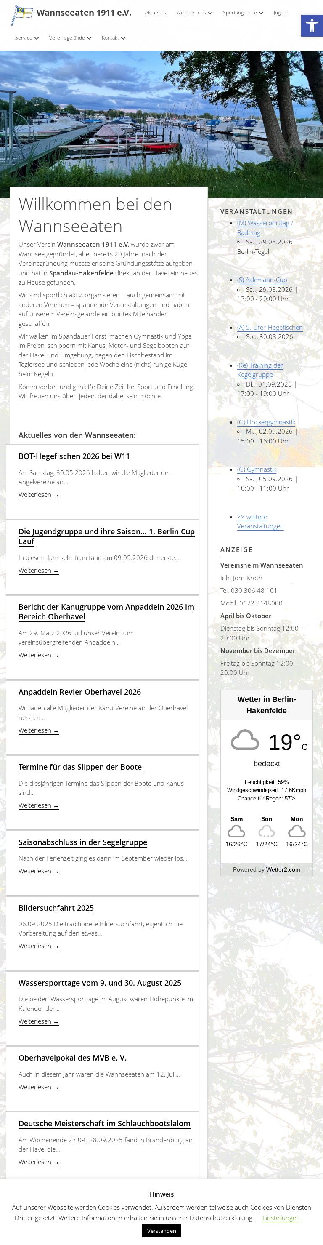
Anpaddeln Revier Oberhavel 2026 (80, 692)
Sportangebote (240, 12)
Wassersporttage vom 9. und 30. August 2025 (100, 983)
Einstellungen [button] (281, 1217)
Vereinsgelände (67, 37)
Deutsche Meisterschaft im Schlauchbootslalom (105, 1123)
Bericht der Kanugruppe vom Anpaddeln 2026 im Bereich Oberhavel (106, 611)
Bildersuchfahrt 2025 (56, 908)
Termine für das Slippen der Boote (80, 767)
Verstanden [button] (161, 1230)
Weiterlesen (39, 494)
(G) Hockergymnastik (266, 422)
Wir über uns (191, 12)
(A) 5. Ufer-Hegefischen (270, 327)
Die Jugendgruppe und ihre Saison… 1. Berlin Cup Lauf (107, 536)
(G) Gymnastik (256, 469)
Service (23, 37)
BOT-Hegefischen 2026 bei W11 (74, 456)
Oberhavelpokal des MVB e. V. (73, 1058)
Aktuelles (155, 12)
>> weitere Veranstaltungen (260, 521)
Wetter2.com (283, 869)
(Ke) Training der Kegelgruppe (260, 370)
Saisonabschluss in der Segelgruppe (83, 842)
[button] (312, 26)
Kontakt (110, 37)
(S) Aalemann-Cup (262, 279)
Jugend (281, 12)
